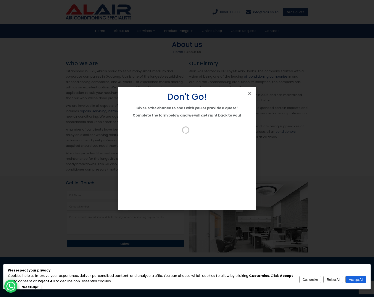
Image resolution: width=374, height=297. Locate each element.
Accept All (356, 279)
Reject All (333, 279)
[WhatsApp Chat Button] (10, 286)
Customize (310, 279)
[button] (250, 93)
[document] (187, 148)
